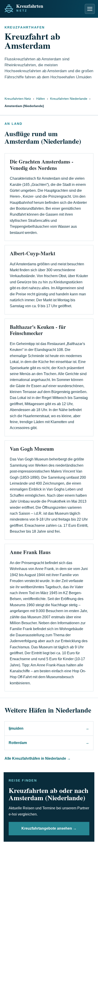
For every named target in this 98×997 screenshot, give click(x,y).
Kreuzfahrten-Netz (18, 98)
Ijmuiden (49, 728)
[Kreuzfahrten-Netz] (33, 7)
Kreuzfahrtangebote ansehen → (49, 828)
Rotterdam (49, 743)
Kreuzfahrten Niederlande (68, 98)
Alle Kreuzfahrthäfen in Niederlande (38, 758)
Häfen (40, 98)
